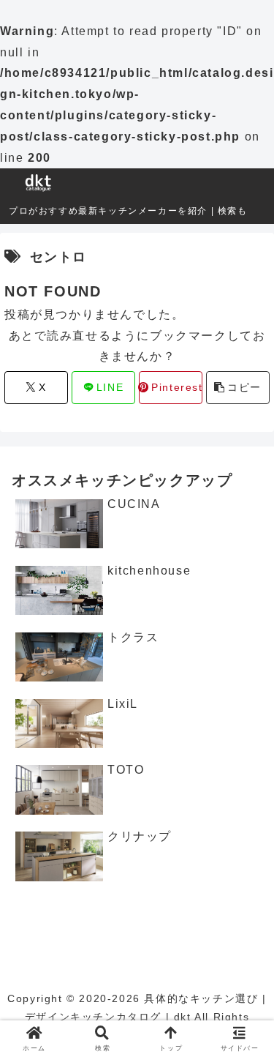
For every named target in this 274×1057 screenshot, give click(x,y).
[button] (238, 387)
